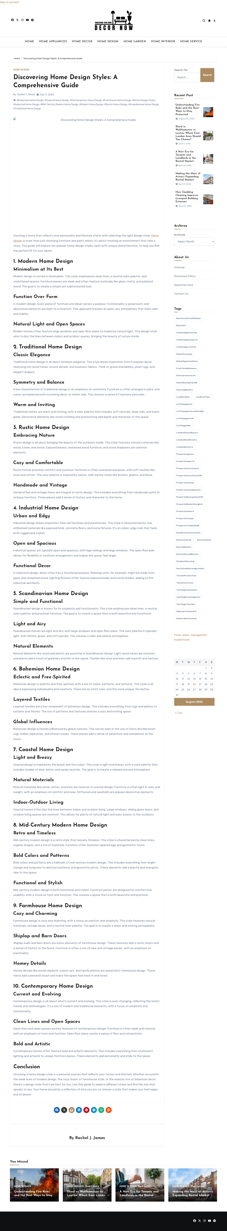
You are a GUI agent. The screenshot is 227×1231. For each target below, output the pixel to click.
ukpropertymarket (186, 611)
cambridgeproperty (187, 340)
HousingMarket (184, 390)
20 (194, 684)
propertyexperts (185, 461)
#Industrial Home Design (26, 104)
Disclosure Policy (185, 276)
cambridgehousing (186, 332)
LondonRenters (184, 447)
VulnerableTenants (186, 618)
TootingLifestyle (185, 604)
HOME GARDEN (134, 41)
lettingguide (183, 425)
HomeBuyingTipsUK (186, 382)
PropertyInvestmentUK (189, 475)
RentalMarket (183, 547)
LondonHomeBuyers (187, 432)
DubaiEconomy (184, 354)
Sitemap (179, 267)
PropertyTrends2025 (187, 525)
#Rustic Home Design (115, 104)
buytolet (181, 325)
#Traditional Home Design (27, 108)
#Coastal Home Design (57, 100)
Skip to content (9, 2)
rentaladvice (204, 540)
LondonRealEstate (186, 440)
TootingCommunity (186, 590)
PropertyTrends (185, 518)
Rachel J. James (26, 94)
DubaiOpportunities (187, 361)
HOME (29, 41)
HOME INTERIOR (163, 41)
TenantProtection (186, 575)
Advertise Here (183, 285)
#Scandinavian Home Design (143, 104)
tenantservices (185, 583)
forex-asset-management (190, 635)
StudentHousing (185, 561)
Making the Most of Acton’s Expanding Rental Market (187, 176)
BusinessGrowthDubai (188, 318)
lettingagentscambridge (190, 411)
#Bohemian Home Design (30, 100)
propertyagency (185, 454)
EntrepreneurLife (186, 375)
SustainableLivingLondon (190, 568)
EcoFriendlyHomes (186, 368)
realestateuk (183, 540)
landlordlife (183, 397)
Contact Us (181, 293)
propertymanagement (188, 490)
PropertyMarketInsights (189, 504)
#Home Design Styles (143, 100)
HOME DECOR (82, 41)
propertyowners (185, 511)
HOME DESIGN (107, 41)
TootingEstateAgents (188, 597)
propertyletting (185, 483)
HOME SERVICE (191, 41)
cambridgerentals (186, 347)
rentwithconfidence (187, 554)
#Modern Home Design (91, 104)
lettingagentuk (185, 418)
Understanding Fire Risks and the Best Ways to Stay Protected (33, 1195)
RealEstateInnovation (188, 533)
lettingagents (184, 404)
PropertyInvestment (187, 468)
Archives (179, 234)
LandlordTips (203, 397)
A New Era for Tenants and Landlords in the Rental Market (139, 1195)
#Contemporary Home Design (86, 100)
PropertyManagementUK (189, 497)
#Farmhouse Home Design (117, 100)
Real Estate (92, 1186)
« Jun (178, 712)
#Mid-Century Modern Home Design (59, 104)
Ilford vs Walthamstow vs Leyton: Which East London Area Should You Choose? (188, 133)
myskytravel (181, 639)
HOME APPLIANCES (53, 41)
